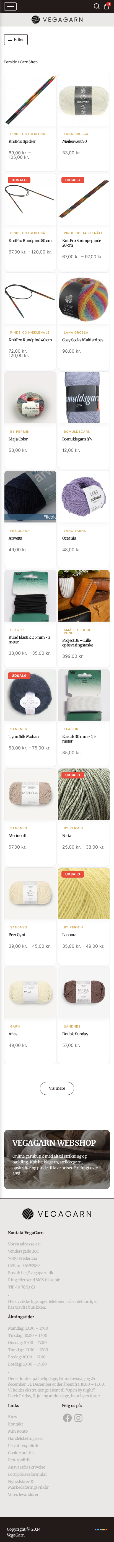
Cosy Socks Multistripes (82, 339)
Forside (10, 62)
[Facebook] (67, 1418)
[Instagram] (78, 1418)
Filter (19, 39)
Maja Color (18, 439)
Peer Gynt (17, 934)
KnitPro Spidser (22, 141)
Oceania (69, 538)
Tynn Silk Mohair (24, 736)
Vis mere (57, 1088)
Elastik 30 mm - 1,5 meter (79, 739)
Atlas (13, 1033)
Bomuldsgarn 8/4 (77, 439)
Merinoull (17, 835)
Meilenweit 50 (74, 141)
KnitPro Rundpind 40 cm (30, 339)
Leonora (69, 934)
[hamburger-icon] (10, 6)
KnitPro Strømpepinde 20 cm (81, 243)
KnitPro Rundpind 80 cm (30, 240)
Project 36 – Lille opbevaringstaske (77, 643)
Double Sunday (75, 1033)
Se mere (30, 100)
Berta (66, 835)
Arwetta (15, 538)
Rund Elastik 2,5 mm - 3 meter (29, 640)
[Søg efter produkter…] (96, 6)
